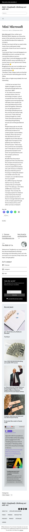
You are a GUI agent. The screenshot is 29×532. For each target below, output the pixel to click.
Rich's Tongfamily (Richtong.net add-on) (14, 8)
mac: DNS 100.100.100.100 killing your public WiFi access (13, 362)
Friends (10, 514)
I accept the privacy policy (15, 298)
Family (4, 514)
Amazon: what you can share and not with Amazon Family (13, 416)
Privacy (11, 518)
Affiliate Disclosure (15, 511)
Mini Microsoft (12, 26)
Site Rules (18, 518)
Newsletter (18, 514)
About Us (4, 511)
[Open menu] (3, 19)
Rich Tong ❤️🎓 (9, 426)
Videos (4, 522)
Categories (5, 493)
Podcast (4, 518)
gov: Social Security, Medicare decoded (13, 332)
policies (21, 530)
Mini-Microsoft (6, 34)
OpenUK (9, 431)
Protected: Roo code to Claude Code (13, 421)
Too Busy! (7, 337)
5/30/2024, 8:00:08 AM (10, 432)
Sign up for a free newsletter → (9, 2)
